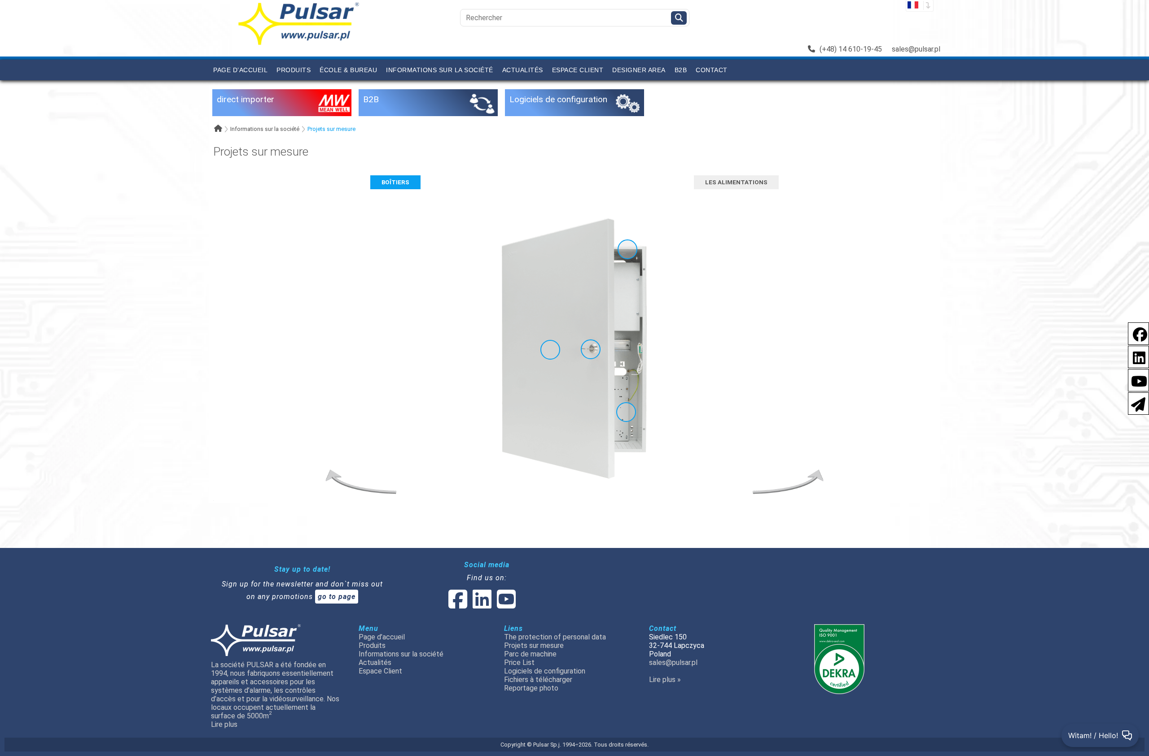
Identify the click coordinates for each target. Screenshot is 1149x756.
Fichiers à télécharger (538, 679)
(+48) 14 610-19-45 (851, 49)
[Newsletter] (1135, 403)
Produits (293, 70)
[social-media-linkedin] (1134, 356)
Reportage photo (531, 688)
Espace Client (578, 70)
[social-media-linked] (481, 604)
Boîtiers (395, 182)
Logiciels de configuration (544, 671)
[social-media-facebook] (458, 604)
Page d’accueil (240, 70)
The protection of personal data (555, 637)
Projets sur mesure (331, 129)
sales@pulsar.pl (916, 49)
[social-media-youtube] (1136, 379)
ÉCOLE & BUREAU (348, 70)
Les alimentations (736, 182)
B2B (681, 70)
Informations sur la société (439, 70)
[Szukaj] (679, 18)
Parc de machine (530, 654)
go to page (336, 596)
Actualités (522, 70)
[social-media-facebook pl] (1135, 333)
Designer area (639, 70)
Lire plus (224, 724)
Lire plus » (665, 679)
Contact (712, 70)
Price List (519, 662)
